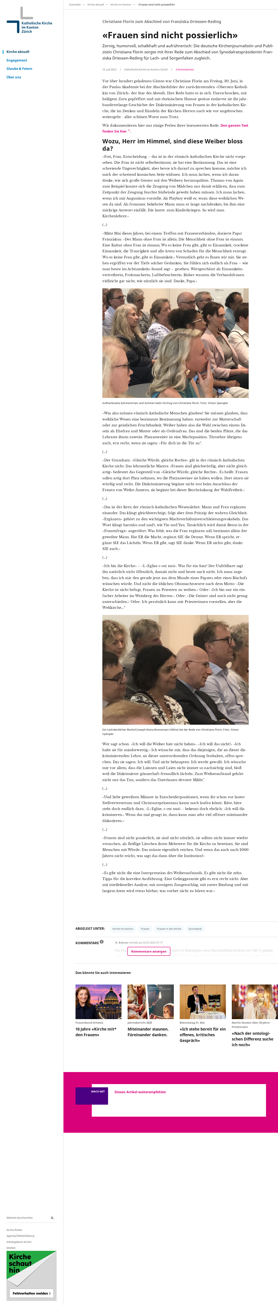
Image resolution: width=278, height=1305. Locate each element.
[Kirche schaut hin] (32, 1276)
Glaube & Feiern (19, 68)
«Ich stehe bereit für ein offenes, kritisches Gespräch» (203, 1034)
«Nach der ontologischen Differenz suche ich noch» (252, 1039)
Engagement (17, 60)
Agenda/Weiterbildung (20, 1236)
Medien (11, 1248)
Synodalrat (195, 929)
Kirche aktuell (18, 51)
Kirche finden (14, 1230)
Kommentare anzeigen (148, 951)
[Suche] (52, 1218)
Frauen (145, 929)
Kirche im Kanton (121, 4)
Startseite (75, 4)
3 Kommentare (185, 69)
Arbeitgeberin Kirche (19, 1242)
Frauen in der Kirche (169, 929)
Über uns (14, 77)
